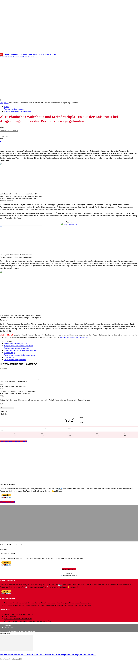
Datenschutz (8, 627)
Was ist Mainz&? (10, 616)
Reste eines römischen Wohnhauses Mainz (19, 355)
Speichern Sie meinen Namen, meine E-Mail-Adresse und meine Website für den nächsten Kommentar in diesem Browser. (46, 400)
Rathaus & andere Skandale (14, 109)
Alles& (6, 103)
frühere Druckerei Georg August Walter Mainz (20, 350)
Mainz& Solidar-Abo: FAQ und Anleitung (18, 614)
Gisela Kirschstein (9, 130)
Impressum (8, 625)
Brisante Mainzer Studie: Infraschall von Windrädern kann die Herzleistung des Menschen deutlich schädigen (52, 603)
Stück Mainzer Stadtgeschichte (15, 360)
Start (1, 103)
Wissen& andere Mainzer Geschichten (18, 111)
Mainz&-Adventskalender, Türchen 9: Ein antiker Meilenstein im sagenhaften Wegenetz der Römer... (48, 654)
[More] (72, 144)
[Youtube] (121, 53)
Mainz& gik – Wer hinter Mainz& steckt (18, 619)
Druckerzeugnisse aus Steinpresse (16, 348)
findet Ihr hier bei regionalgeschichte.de (74, 337)
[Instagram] (114, 53)
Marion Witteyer (9, 353)
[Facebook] (111, 53)
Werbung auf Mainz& (7, 502)
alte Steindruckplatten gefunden (15, 343)
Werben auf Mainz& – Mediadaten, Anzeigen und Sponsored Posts (28, 621)
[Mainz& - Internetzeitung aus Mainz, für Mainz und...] (31, 72)
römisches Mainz (10, 357)
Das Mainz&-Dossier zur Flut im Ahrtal (13, 441)
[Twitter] (118, 53)
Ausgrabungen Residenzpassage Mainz (18, 346)
